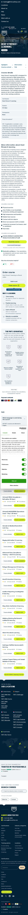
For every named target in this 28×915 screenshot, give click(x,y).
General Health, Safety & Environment (20, 836)
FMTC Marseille (5, 720)
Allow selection (14, 485)
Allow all (14, 481)
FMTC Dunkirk (5, 715)
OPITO (2, 828)
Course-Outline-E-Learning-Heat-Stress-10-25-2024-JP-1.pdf (13, 236)
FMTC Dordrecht (18, 724)
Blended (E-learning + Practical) (6, 848)
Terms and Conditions (6, 888)
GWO (2, 833)
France (16, 852)
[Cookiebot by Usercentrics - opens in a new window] (19, 428)
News (3, 15)
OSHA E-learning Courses (8, 39)
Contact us (5, 21)
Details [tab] (14, 432)
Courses (8, 38)
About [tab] (23, 432)
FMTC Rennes (5, 717)
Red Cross (3, 840)
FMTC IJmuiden (17, 727)
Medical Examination (6, 886)
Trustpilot (3, 776)
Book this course (14, 242)
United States (18, 845)
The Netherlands (19, 848)
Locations (4, 5)
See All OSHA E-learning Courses (14, 674)
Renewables (18, 830)
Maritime (17, 833)
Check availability (20, 491)
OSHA (2, 837)
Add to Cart (19, 534)
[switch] (24, 464)
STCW (2, 835)
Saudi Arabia (18, 850)
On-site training (5, 845)
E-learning (3, 852)
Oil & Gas (17, 828)
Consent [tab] (5, 432)
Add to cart (13, 281)
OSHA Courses (16, 38)
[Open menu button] (25, 31)
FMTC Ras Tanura (6, 734)
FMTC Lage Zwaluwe (19, 719)
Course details (8, 491)
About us (4, 8)
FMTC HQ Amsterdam (19, 722)
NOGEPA (3, 830)
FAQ (2, 11)
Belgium (17, 855)
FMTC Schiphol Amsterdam (17, 716)
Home (3, 38)
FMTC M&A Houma (6, 699)
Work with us (5, 18)
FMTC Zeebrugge (18, 694)
